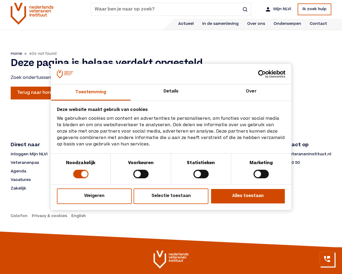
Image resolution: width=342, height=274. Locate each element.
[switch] (141, 174)
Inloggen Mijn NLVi (29, 154)
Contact (318, 24)
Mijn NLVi (282, 9)
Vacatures (21, 180)
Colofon (19, 216)
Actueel (186, 24)
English (78, 216)
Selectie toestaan (171, 196)
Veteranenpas (25, 163)
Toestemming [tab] (90, 92)
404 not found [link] (43, 53)
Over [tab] (251, 92)
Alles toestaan (248, 196)
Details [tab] (171, 92)
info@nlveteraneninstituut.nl (301, 154)
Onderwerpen (287, 24)
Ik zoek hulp (314, 9)
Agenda (18, 171)
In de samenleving (220, 24)
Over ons (256, 24)
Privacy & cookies (49, 216)
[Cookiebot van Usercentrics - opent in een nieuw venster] (262, 74)
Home (16, 53)
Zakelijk (18, 189)
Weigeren (94, 196)
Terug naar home (36, 93)
